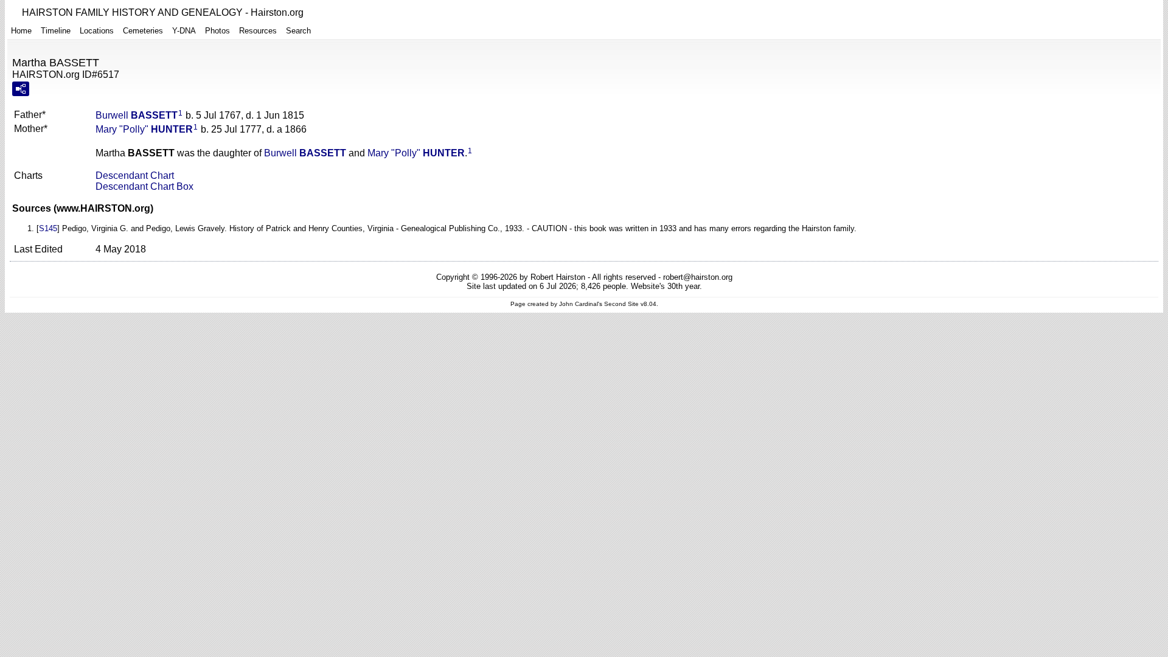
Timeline (56, 30)
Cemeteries (143, 30)
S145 (48, 228)
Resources (258, 30)
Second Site (621, 304)
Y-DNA (184, 30)
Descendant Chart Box (144, 186)
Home (21, 30)
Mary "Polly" (144, 129)
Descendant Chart (135, 175)
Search (298, 30)
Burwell (137, 115)
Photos (217, 30)
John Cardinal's (580, 304)
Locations (97, 30)
